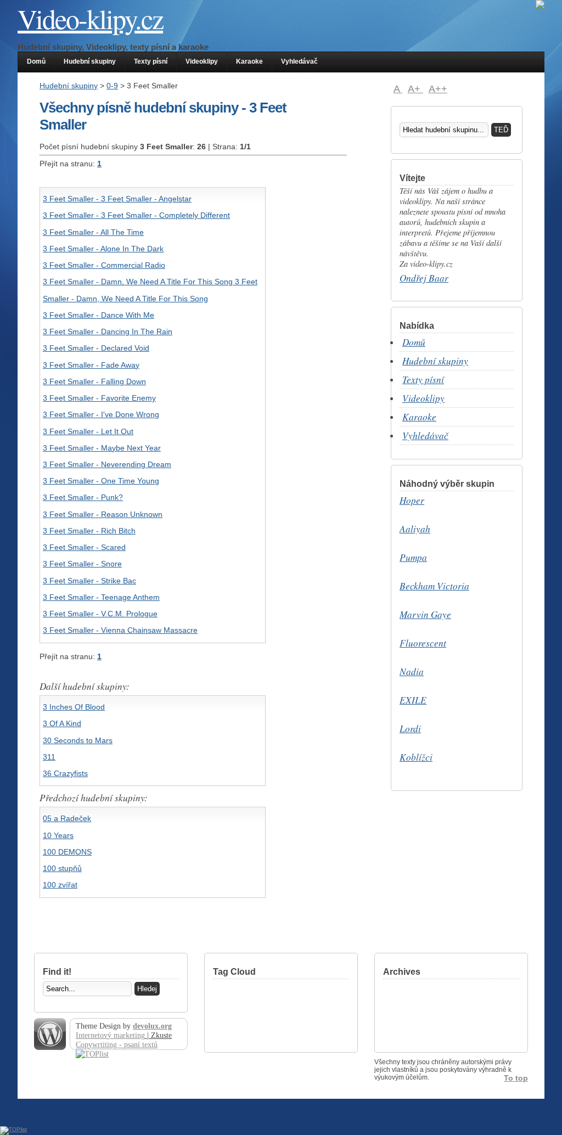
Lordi (410, 728)
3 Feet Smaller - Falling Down (94, 381)
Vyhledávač (299, 61)
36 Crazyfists (65, 773)
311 (49, 756)
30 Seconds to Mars (78, 740)
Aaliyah (415, 528)
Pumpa (413, 557)
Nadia (412, 671)
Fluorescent (423, 643)
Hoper (412, 500)
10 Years (58, 835)
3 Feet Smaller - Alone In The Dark (103, 248)
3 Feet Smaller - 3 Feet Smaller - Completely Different (136, 215)
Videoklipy (202, 61)
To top (516, 1078)
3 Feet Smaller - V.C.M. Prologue (100, 613)
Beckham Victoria (434, 586)
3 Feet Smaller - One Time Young (101, 480)
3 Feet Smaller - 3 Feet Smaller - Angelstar (117, 198)
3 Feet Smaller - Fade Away (91, 365)
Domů (36, 61)
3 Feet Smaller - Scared (84, 547)
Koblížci (416, 757)
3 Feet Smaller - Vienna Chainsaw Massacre (120, 630)
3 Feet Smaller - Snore (82, 563)
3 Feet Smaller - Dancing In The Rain (107, 331)
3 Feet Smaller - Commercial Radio (104, 265)
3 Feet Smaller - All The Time (93, 232)
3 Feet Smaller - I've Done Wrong (101, 414)
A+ (415, 88)
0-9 (112, 85)
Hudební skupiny (90, 61)
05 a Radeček (67, 818)
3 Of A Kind (62, 723)
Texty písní (150, 61)
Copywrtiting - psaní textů (117, 1044)
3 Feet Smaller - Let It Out (88, 431)
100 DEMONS (67, 851)
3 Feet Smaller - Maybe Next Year (102, 447)
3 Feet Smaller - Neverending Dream (107, 464)
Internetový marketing (110, 1035)
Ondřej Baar (424, 278)
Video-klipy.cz (90, 18)
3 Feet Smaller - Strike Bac (89, 580)
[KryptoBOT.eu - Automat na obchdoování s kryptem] (540, 7)
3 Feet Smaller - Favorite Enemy (99, 398)
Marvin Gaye (425, 614)
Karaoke (249, 61)
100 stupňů (62, 868)
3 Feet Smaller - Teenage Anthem (101, 597)
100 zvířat (60, 884)
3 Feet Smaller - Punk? (83, 497)
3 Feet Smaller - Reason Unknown (102, 514)
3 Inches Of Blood (74, 707)
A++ (438, 88)
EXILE (413, 700)
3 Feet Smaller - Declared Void (96, 348)
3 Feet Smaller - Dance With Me (98, 315)
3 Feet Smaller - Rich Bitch (89, 530)
